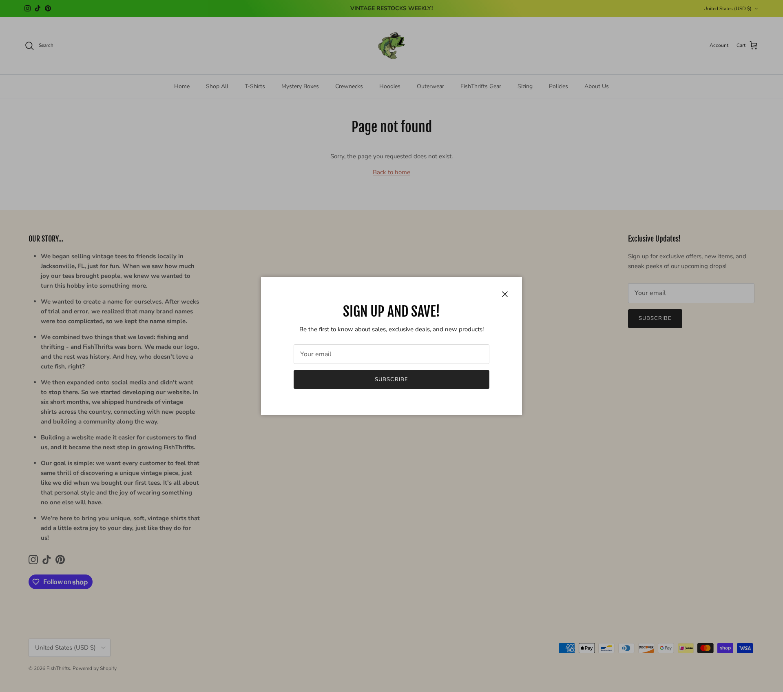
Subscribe (391, 379)
